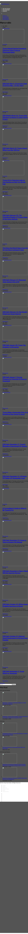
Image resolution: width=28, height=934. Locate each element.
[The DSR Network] (4, 4)
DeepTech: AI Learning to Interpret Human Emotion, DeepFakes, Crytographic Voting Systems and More (14, 765)
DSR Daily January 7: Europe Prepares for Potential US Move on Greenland (15, 379)
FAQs (4, 790)
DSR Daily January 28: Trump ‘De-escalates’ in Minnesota (14, 346)
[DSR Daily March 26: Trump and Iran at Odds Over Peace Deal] (10, 746)
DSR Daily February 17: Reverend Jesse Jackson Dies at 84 (14, 281)
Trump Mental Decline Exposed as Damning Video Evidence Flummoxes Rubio (14, 50)
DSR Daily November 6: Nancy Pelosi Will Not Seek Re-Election (15, 572)
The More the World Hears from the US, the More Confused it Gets (15, 249)
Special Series (6, 18)
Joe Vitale (5, 44)
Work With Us (6, 19)
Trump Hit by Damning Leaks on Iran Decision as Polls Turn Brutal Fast (14, 182)
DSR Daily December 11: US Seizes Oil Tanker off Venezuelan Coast (15, 477)
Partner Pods (5, 16)
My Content (6, 9)
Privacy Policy (6, 788)
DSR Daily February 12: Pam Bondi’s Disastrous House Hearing (15, 313)
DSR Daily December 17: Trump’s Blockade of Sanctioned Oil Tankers (15, 445)
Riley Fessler (5, 79)
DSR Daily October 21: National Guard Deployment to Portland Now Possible (15, 638)
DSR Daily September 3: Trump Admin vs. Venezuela (13, 672)
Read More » (5, 59)
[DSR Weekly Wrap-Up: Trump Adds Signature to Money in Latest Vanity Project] (10, 732)
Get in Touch (6, 8)
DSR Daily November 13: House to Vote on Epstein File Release (14, 541)
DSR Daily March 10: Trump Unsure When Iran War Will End (15, 149)
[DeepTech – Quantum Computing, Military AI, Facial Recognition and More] (10, 701)
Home (4, 785)
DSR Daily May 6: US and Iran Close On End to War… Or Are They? (15, 84)
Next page (2, 683)
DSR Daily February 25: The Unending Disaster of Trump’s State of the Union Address (15, 217)
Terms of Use (6, 791)
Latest (4, 786)
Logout (5, 11)
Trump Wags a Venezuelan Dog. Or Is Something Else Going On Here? (15, 413)
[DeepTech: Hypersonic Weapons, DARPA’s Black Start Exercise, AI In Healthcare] (10, 776)
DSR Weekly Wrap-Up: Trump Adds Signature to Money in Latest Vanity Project (15, 117)
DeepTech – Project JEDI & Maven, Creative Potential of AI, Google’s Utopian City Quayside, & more (15, 717)
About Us (5, 15)
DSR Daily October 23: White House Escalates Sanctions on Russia (15, 605)
